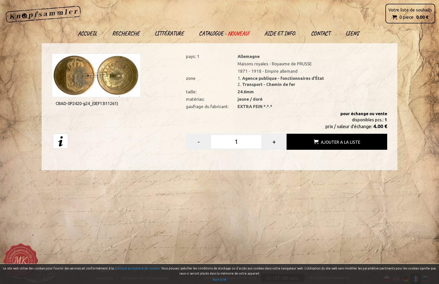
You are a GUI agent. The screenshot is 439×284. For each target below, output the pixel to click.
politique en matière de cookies (137, 268)
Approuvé (220, 279)
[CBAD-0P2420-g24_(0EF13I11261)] (96, 74)
